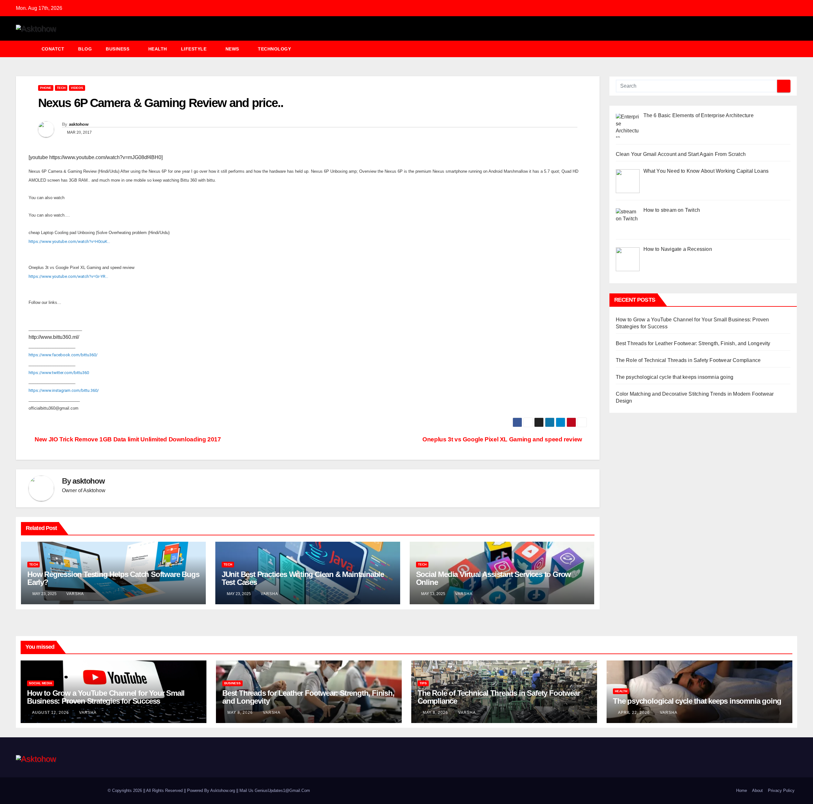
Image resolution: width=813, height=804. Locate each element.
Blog (85, 48)
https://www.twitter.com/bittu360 (59, 372)
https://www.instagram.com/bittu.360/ (64, 390)
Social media (40, 683)
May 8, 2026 (240, 712)
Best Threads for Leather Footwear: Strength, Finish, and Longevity (693, 343)
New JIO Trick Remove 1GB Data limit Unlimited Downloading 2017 (127, 439)
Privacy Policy (781, 790)
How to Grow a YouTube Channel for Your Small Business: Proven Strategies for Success (106, 697)
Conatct (53, 48)
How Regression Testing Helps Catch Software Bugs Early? (113, 578)
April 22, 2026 (634, 712)
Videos (77, 88)
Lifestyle (194, 48)
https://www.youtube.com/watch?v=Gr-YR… (68, 276)
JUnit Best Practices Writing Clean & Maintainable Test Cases (303, 578)
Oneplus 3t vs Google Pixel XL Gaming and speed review (502, 439)
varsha (75, 594)
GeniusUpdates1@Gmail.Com (282, 790)
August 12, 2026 (51, 712)
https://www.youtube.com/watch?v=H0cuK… (69, 241)
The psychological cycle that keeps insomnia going (675, 377)
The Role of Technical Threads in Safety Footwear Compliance (688, 360)
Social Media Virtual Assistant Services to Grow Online (493, 578)
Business (118, 48)
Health (157, 48)
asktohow (78, 124)
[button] (795, 48)
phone (45, 88)
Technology (275, 48)
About (757, 790)
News (233, 48)
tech (61, 88)
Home (741, 790)
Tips (423, 683)
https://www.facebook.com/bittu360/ (63, 354)
